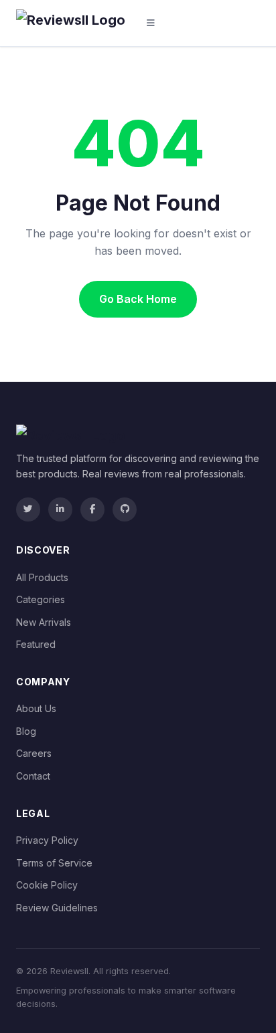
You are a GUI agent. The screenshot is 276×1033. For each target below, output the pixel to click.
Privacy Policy (47, 840)
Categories (40, 599)
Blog (26, 731)
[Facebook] (92, 509)
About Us (36, 708)
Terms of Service (54, 863)
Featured (36, 644)
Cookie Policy (47, 885)
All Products (42, 577)
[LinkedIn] (60, 509)
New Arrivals (43, 622)
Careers (34, 753)
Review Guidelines (57, 907)
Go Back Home (138, 299)
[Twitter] (28, 509)
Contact (33, 776)
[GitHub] (125, 509)
